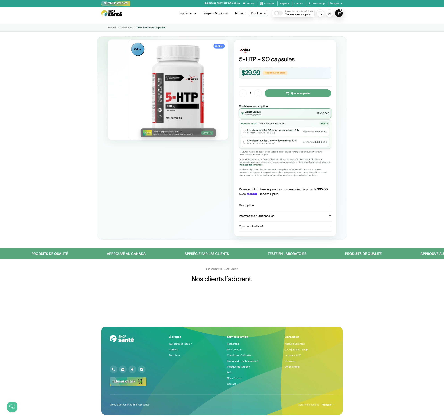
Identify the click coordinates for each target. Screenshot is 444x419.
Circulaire (290, 361)
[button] (293, 13)
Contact (231, 383)
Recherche (233, 343)
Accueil (112, 27)
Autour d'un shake (295, 343)
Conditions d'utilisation (239, 355)
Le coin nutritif (293, 355)
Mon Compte (234, 349)
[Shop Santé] (111, 13)
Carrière (173, 349)
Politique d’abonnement (251, 165)
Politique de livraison (238, 366)
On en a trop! (292, 366)
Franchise (174, 355)
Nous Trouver (234, 378)
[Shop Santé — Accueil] (122, 338)
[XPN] (285, 49)
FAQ (229, 372)
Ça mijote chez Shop (296, 349)
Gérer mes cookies (308, 404)
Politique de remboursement (243, 361)
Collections (126, 27)
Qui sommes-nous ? (180, 343)
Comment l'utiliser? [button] (251, 226)
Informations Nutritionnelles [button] (256, 216)
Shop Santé (142, 404)
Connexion (207, 133)
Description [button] (246, 205)
